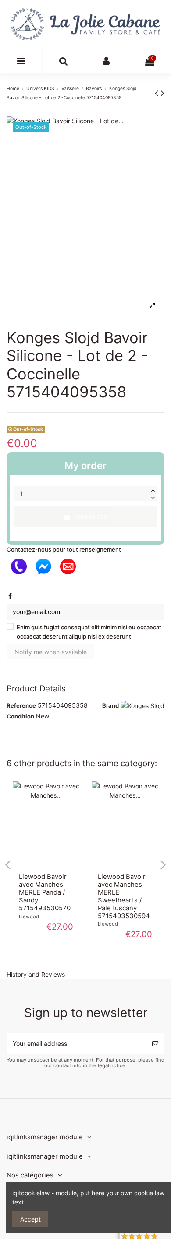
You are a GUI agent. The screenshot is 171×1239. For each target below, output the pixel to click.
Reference (21, 705)
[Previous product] (158, 92)
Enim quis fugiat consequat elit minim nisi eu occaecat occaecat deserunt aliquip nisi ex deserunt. (89, 632)
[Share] (10, 596)
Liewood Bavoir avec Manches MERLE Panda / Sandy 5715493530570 (45, 892)
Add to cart (92, 516)
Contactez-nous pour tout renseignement (64, 549)
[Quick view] (46, 864)
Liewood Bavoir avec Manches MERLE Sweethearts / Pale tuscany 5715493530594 (124, 896)
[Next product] (162, 92)
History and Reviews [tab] (36, 974)
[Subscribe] (155, 1043)
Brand (110, 705)
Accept (30, 1219)
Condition (20, 716)
